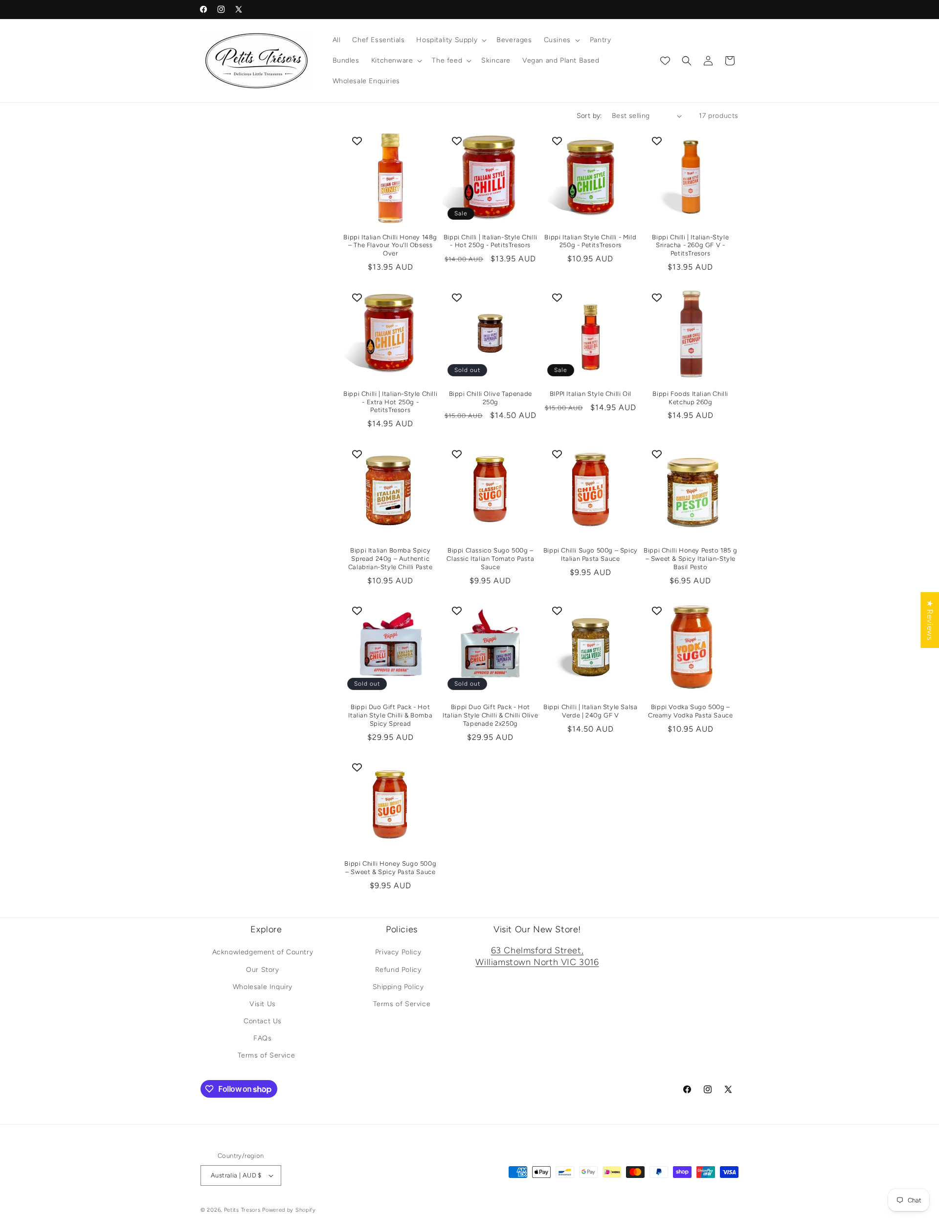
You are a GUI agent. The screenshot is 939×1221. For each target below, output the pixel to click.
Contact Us (263, 1021)
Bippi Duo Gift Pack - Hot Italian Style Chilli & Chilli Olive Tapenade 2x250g (490, 715)
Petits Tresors (242, 1210)
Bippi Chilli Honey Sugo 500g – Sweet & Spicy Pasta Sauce (390, 867)
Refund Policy (398, 970)
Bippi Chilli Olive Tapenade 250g (490, 398)
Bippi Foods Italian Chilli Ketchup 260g (690, 398)
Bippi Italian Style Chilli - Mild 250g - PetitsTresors (590, 241)
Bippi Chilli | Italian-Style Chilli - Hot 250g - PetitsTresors (490, 241)
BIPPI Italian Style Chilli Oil (590, 393)
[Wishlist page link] (665, 61)
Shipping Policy (398, 987)
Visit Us (262, 1004)
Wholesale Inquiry (262, 987)
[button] (450, 40)
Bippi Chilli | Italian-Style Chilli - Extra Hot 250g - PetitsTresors (390, 402)
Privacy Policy (398, 952)
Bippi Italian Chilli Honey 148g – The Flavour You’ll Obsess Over (390, 245)
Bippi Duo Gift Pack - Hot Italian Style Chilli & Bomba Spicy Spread (390, 715)
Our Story (262, 970)
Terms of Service (266, 1056)
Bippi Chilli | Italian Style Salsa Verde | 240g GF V (590, 711)
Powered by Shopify (289, 1210)
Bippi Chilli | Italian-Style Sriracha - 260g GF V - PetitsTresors (690, 245)
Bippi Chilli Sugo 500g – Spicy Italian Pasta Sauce (590, 554)
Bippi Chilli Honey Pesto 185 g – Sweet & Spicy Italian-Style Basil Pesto (690, 559)
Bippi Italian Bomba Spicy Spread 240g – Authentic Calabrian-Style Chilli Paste (390, 559)
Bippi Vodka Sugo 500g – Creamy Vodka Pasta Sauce (690, 711)
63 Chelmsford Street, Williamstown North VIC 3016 (537, 956)
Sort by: (589, 116)
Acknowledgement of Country (262, 952)
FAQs (262, 1038)
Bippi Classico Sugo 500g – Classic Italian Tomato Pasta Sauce (490, 559)
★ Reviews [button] (930, 619)
